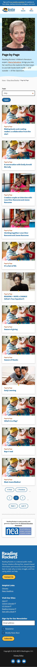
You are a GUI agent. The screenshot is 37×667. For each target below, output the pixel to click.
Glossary (5, 588)
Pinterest (18, 661)
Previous (21, 490)
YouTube (24, 661)
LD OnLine (6, 606)
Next (13, 506)
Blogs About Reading (13, 80)
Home (4, 80)
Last (23, 506)
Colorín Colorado (9, 604)
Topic (4, 89)
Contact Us (8, 577)
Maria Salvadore (14, 62)
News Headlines (7, 591)
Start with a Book (9, 612)
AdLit (4, 601)
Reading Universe (9, 609)
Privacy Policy (18, 656)
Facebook (13, 661)
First (10, 490)
